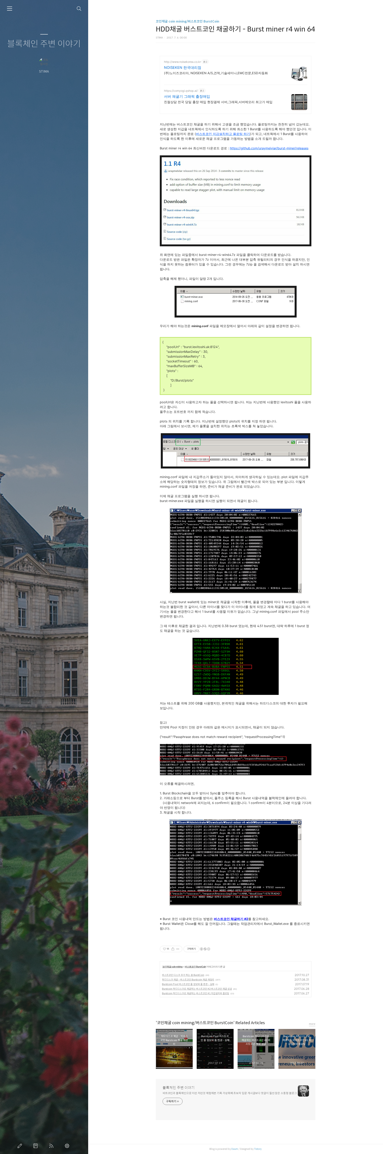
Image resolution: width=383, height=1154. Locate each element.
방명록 (36, 1146)
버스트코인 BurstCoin (195, 966)
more (312, 1024)
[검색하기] (79, 8)
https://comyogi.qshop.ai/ (181, 90)
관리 (68, 1146)
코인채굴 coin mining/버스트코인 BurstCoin (187, 21)
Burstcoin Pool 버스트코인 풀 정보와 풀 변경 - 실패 (188, 984)
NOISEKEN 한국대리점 (182, 67)
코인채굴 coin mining (172, 966)
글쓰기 (20, 1146)
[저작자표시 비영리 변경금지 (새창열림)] (204, 949)
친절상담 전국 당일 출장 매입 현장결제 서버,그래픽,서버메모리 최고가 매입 (218, 102)
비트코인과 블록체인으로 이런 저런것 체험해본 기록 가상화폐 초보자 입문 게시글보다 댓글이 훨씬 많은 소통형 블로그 (230, 1093)
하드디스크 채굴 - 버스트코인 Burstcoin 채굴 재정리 (188, 979)
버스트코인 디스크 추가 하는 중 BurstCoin (183, 975)
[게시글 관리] (177, 949)
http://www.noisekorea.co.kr (182, 61)
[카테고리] (9, 8)
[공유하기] (172, 949)
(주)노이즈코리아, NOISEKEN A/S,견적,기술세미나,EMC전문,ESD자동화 (216, 73)
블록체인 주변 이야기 (44, 44)
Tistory (258, 1148)
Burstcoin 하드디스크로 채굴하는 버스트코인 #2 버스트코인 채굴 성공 (197, 988)
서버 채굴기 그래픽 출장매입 (187, 96)
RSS (52, 1146)
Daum (234, 1148)
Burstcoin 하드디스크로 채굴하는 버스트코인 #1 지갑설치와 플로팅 (195, 993)
